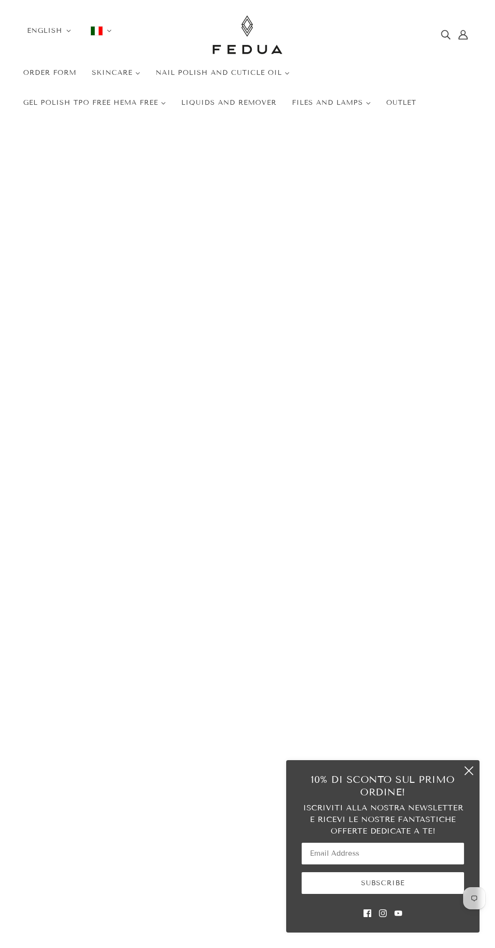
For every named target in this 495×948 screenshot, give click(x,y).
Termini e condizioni (351, 712)
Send (180, 565)
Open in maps (82, 565)
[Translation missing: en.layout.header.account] (463, 34)
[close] (469, 771)
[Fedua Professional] (247, 51)
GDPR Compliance (347, 739)
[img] (445, 34)
